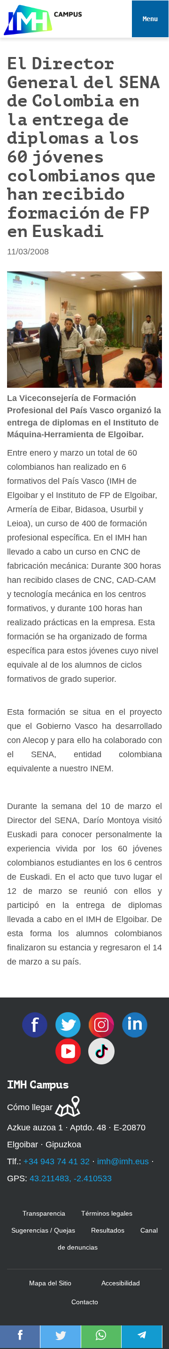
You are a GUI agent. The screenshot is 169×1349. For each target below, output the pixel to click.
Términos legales (106, 1213)
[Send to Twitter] (60, 1341)
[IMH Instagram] (102, 1024)
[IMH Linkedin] (134, 1024)
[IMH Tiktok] (101, 1050)
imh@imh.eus (123, 1161)
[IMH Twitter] (69, 1024)
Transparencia (44, 1213)
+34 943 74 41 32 (56, 1161)
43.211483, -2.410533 (71, 1178)
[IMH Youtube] (69, 1050)
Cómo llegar (30, 1107)
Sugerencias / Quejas (43, 1230)
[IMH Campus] (41, 17)
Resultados (107, 1230)
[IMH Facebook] (36, 1024)
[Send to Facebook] (20, 1341)
